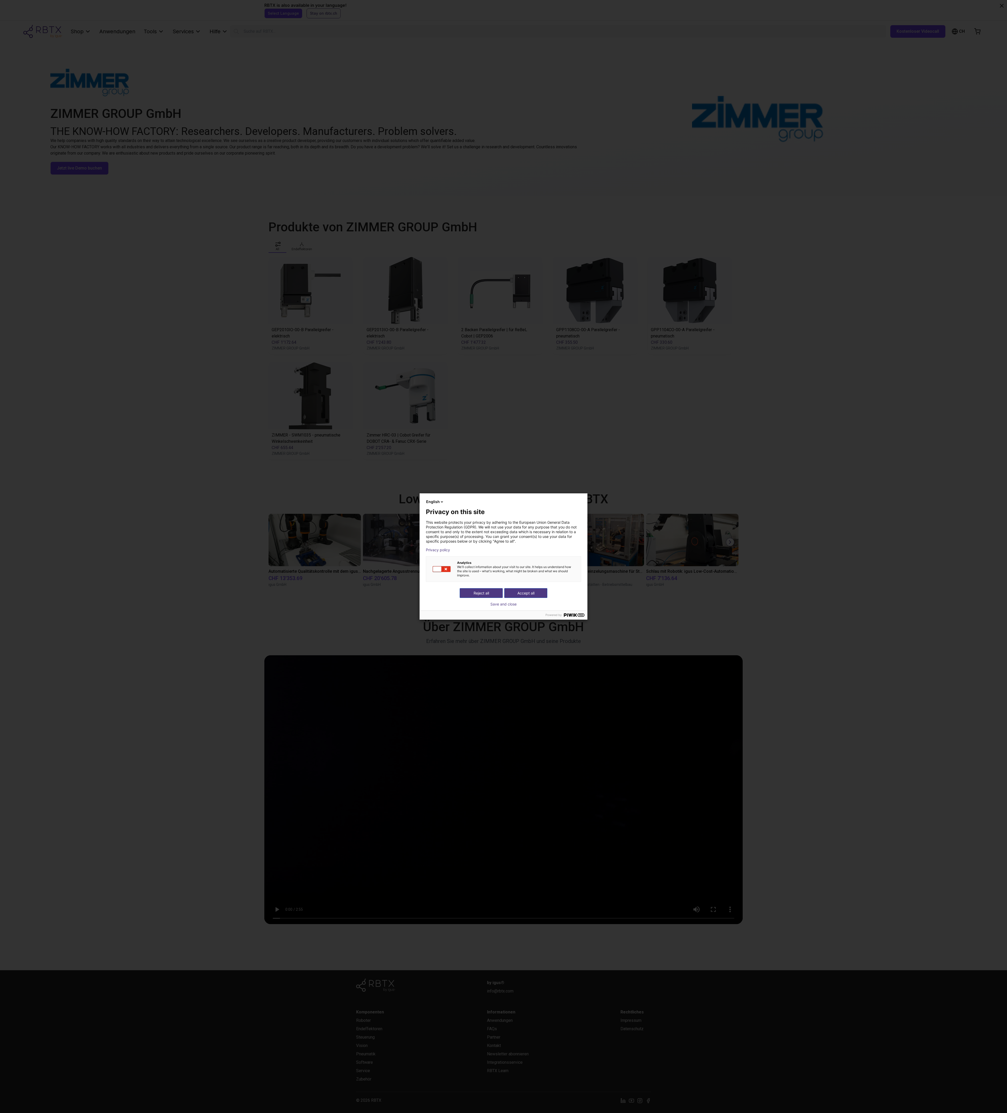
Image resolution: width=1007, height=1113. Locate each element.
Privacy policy (438, 550)
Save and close (503, 604)
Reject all (481, 593)
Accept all (525, 593)
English (433, 501)
